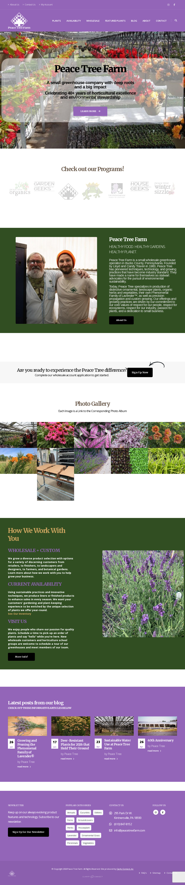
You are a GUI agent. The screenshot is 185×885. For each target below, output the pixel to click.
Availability (73, 20)
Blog (134, 20)
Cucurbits (84, 812)
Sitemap (156, 872)
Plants (56, 20)
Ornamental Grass (91, 835)
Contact (161, 20)
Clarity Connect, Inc (125, 869)
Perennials (72, 843)
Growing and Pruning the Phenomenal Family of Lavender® (27, 748)
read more (23, 766)
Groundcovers (85, 820)
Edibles (98, 812)
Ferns (70, 820)
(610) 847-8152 (123, 824)
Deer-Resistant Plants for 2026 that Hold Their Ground (75, 744)
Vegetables (88, 843)
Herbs (70, 827)
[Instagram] (168, 4)
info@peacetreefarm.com (129, 830)
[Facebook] (174, 4)
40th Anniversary (161, 740)
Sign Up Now (140, 372)
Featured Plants (115, 20)
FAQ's (144, 872)
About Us (14, 4)
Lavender (72, 835)
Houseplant (84, 827)
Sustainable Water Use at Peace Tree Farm (117, 744)
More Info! (21, 656)
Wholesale (93, 20)
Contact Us (30, 4)
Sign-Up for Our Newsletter (28, 832)
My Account (47, 4)
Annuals (71, 812)
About (146, 20)
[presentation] (9, 90)
